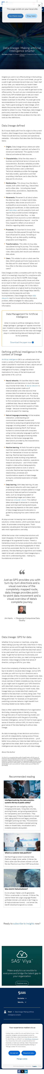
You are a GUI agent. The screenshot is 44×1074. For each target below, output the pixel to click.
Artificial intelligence (9, 359)
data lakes (13, 210)
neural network (32, 386)
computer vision (19, 500)
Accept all (14, 1053)
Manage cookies (22, 1059)
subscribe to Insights (23, 923)
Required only (28, 1053)
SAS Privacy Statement (31, 1039)
